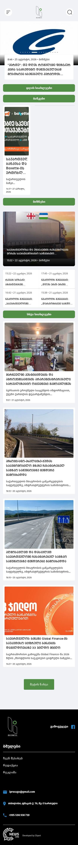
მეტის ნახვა (39, 684)
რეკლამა (9, 772)
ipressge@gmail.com (22, 791)
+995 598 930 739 (19, 815)
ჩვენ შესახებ (13, 758)
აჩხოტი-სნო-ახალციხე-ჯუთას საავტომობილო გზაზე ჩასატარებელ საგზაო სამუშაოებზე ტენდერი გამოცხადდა (35, 468)
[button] (5, 42)
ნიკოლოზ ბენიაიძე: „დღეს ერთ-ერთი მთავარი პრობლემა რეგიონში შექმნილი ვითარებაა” (55, 283)
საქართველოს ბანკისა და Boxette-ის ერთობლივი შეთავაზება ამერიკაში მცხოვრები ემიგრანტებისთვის (16, 166)
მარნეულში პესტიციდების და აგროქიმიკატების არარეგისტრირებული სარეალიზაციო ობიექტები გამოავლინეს (38, 379)
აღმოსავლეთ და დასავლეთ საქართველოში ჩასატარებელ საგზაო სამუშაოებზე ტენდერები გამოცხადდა (36, 557)
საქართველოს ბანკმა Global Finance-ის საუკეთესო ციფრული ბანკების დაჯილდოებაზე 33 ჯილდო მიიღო (37, 643)
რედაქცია (10, 765)
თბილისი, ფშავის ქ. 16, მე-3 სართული (33, 803)
